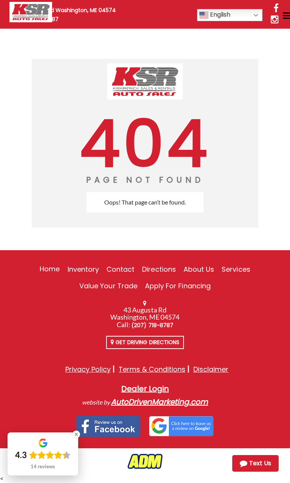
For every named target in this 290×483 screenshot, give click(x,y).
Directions (159, 269)
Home (50, 269)
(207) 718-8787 (152, 325)
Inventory (83, 269)
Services (236, 269)
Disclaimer (210, 369)
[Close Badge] (76, 434)
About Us (199, 269)
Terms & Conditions (152, 369)
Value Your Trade (108, 286)
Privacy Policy (88, 369)
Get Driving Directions (146, 342)
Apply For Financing (178, 286)
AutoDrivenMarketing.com (159, 402)
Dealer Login (145, 388)
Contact (120, 269)
